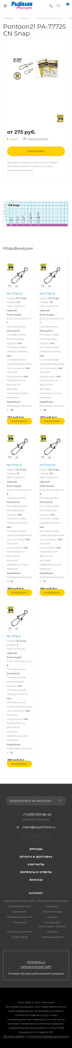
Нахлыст (52, 931)
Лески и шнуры (53, 911)
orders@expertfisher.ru (38, 827)
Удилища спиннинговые (19, 900)
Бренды (36, 848)
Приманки (19, 911)
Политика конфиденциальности (48, 1036)
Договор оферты (14, 1036)
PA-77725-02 (47, 293)
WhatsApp (46, 839)
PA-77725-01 (14, 464)
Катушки (52, 906)
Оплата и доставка (36, 856)
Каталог (36, 893)
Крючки (52, 916)
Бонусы (36, 879)
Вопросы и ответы (36, 872)
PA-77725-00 (47, 464)
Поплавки (19, 922)
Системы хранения (19, 931)
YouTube (36, 839)
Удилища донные (19, 906)
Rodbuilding (19, 936)
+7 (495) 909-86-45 (37, 814)
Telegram (26, 839)
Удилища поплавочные (52, 900)
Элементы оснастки (19, 916)
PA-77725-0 (14, 636)
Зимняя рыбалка (52, 936)
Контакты (36, 864)
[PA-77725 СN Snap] (36, 69)
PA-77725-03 (14, 293)
